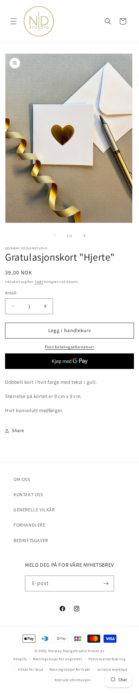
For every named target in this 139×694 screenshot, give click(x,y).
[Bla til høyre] (84, 235)
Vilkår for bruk (31, 669)
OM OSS (21, 479)
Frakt (39, 281)
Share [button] (18, 430)
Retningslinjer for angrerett (57, 659)
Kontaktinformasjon (73, 679)
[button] (13, 21)
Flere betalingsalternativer (69, 346)
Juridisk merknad (112, 669)
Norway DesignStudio (67, 650)
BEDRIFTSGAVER (30, 540)
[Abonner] (106, 583)
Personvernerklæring (107, 659)
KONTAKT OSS (28, 494)
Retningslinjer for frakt (70, 669)
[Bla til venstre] (54, 235)
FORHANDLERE (29, 525)
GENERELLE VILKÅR (34, 510)
